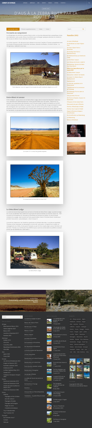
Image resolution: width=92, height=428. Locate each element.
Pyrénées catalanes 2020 (10, 365)
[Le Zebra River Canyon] (69, 300)
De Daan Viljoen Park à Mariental (73, 48)
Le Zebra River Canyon (73, 72)
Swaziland (72, 349)
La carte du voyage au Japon (32, 318)
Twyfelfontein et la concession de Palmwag (75, 88)
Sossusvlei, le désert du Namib (75, 75)
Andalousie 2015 (8, 368)
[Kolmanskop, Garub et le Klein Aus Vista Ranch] (23, 300)
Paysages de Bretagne (11, 403)
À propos (4, 415)
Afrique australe (77, 319)
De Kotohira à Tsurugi (30, 384)
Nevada (77, 339)
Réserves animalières (79, 344)
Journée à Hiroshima (30, 338)
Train (82, 349)
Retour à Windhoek (72, 120)
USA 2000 (6, 349)
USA (86, 349)
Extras (4, 392)
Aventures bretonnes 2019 (11, 381)
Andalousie (72, 321)
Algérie (83, 319)
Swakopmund (71, 81)
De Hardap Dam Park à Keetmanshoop (73, 52)
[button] (13, 29)
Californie (72, 326)
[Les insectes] (86, 361)
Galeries (5, 394)
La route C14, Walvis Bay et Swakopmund (75, 78)
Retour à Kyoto (28, 334)
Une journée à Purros (73, 95)
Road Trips (85, 342)
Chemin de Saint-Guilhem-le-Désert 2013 (11, 386)
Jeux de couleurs (9, 399)
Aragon (84, 321)
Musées (86, 336)
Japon (81, 331)
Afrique (4, 324)
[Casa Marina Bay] (79, 368)
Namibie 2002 (46, 8)
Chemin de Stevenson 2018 (11, 383)
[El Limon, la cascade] (72, 375)
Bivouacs (81, 324)
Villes (74, 352)
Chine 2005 (6, 356)
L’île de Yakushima (29, 354)
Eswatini (87, 329)
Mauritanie (82, 334)
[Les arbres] (79, 361)
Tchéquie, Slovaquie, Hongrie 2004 (11, 375)
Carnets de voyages (8, 3)
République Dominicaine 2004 (11, 347)
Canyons (78, 326)
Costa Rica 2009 (7, 345)
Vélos (87, 352)
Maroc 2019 (6, 331)
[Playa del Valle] (79, 375)
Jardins (85, 331)
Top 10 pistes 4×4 (8, 413)
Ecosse (76, 329)
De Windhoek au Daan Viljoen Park (75, 44)
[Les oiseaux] (72, 368)
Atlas (71, 324)
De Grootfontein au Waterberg (76, 115)
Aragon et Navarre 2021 (10, 363)
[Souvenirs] (72, 361)
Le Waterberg (71, 117)
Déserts (72, 329)
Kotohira (26, 388)
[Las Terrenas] (86, 375)
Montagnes (72, 336)
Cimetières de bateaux (11, 408)
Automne (76, 324)
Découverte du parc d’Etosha (75, 104)
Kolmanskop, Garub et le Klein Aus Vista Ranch (75, 65)
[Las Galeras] (86, 368)
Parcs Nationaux (84, 339)
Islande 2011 (7, 372)
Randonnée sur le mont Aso (32, 362)
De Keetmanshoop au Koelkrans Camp (76, 56)
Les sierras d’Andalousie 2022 (11, 361)
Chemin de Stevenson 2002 (11, 390)
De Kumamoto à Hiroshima (32, 342)
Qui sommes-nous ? (9, 417)
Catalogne (83, 326)
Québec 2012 (7, 340)
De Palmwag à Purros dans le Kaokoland (75, 92)
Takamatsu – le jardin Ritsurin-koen (34, 396)
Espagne (82, 329)
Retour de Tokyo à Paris (31, 322)
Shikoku (72, 347)
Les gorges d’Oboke (30, 374)
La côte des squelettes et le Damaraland (75, 84)
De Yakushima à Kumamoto (32, 346)
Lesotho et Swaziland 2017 (11, 333)
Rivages (79, 342)
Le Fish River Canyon (73, 60)
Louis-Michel (40, 21)
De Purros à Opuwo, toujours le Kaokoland (76, 98)
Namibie (72, 339)
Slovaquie (85, 347)
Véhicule (5, 422)
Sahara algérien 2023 (9, 328)
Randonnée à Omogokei (31, 370)
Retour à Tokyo (28, 330)
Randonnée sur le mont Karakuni (33, 358)
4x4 (71, 319)
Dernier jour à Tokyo (30, 326)
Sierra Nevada (78, 347)
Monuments (80, 336)
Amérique (4, 338)
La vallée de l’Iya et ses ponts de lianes (33, 379)
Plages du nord (9, 405)
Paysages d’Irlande (10, 401)
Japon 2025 (6, 354)
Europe (4, 359)
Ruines (71, 344)
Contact (5, 420)
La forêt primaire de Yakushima (33, 350)
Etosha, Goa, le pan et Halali (75, 109)
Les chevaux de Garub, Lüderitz (76, 62)
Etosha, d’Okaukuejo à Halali (75, 106)
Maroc (76, 334)
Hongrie (76, 331)
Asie (3, 352)
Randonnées (73, 342)
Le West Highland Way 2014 (11, 370)
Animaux (78, 321)
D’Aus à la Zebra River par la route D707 (75, 69)
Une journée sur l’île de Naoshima (34, 392)
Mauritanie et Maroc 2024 (10, 326)
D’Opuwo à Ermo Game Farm (75, 102)
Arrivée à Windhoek (72, 41)
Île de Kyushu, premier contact (33, 366)
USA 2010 (6, 342)
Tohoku (78, 349)
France (4, 379)
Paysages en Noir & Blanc (12, 396)
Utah (71, 352)
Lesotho (72, 334)
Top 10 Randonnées (9, 410)
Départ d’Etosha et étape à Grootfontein (74, 112)
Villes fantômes (81, 352)
